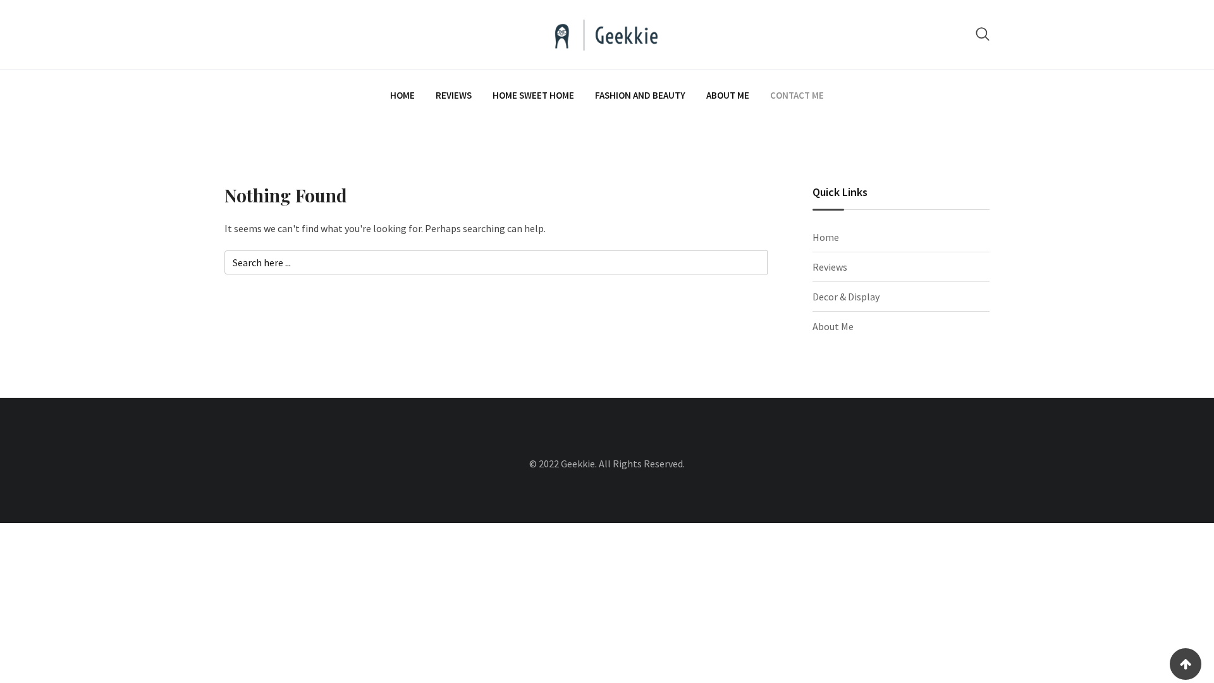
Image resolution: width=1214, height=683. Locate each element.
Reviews (454, 95)
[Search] (983, 34)
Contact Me (797, 95)
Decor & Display (846, 296)
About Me (727, 95)
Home (402, 95)
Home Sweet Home (533, 95)
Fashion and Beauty (640, 95)
